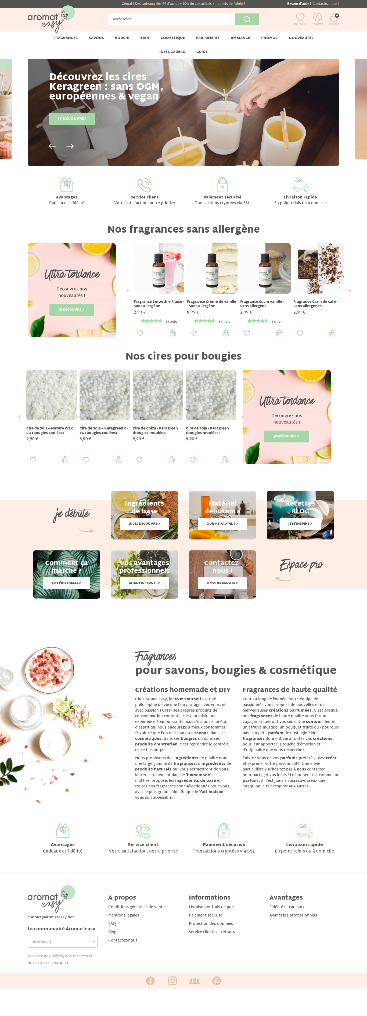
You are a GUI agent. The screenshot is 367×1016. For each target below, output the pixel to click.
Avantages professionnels (293, 915)
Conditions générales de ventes (137, 907)
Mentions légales (123, 915)
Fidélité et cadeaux (286, 907)
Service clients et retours (212, 932)
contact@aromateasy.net (51, 917)
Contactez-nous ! (325, 4)
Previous (52, 146)
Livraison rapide (300, 197)
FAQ (112, 924)
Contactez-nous (122, 940)
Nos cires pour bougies (183, 357)
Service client (145, 197)
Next (70, 146)
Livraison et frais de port (212, 907)
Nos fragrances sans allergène (183, 230)
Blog (112, 932)
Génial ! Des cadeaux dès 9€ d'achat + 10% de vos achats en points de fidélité (183, 4)
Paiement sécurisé (222, 197)
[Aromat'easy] (51, 19)
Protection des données (211, 924)
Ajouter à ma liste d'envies (140, 333)
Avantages (66, 197)
